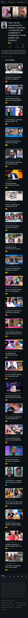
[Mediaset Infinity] (3, 2)
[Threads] (18, 576)
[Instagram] (22, 576)
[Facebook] (10, 576)
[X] (26, 576)
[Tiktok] (14, 576)
